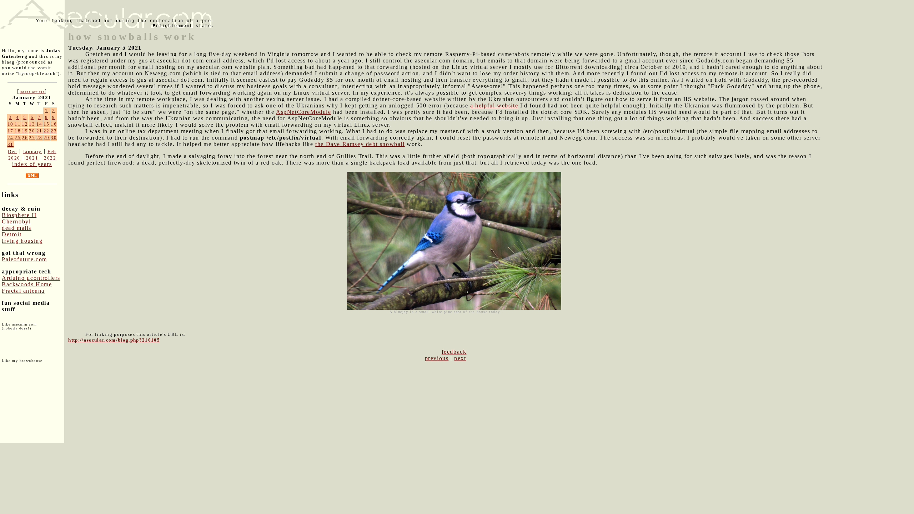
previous (437, 358)
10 (10, 124)
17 (10, 130)
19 (25, 130)
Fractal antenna (23, 291)
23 (54, 130)
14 (39, 124)
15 (47, 124)
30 (54, 137)
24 (10, 137)
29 (47, 137)
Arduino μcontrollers (31, 278)
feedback (454, 352)
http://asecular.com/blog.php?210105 (114, 340)
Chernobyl (16, 221)
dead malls (16, 228)
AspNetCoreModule (303, 112)
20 (32, 130)
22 (47, 130)
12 (25, 124)
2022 (50, 158)
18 (18, 130)
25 (18, 137)
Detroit (11, 234)
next (460, 358)
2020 (14, 158)
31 (10, 144)
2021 (32, 158)
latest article (32, 92)
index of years (32, 164)
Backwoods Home (27, 284)
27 (32, 137)
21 (39, 130)
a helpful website (494, 105)
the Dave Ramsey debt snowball (360, 144)
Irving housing (22, 241)
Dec (12, 151)
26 (25, 137)
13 (32, 124)
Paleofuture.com (24, 259)
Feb (51, 151)
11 (18, 124)
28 (39, 137)
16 (54, 124)
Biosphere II (19, 215)
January (32, 151)
